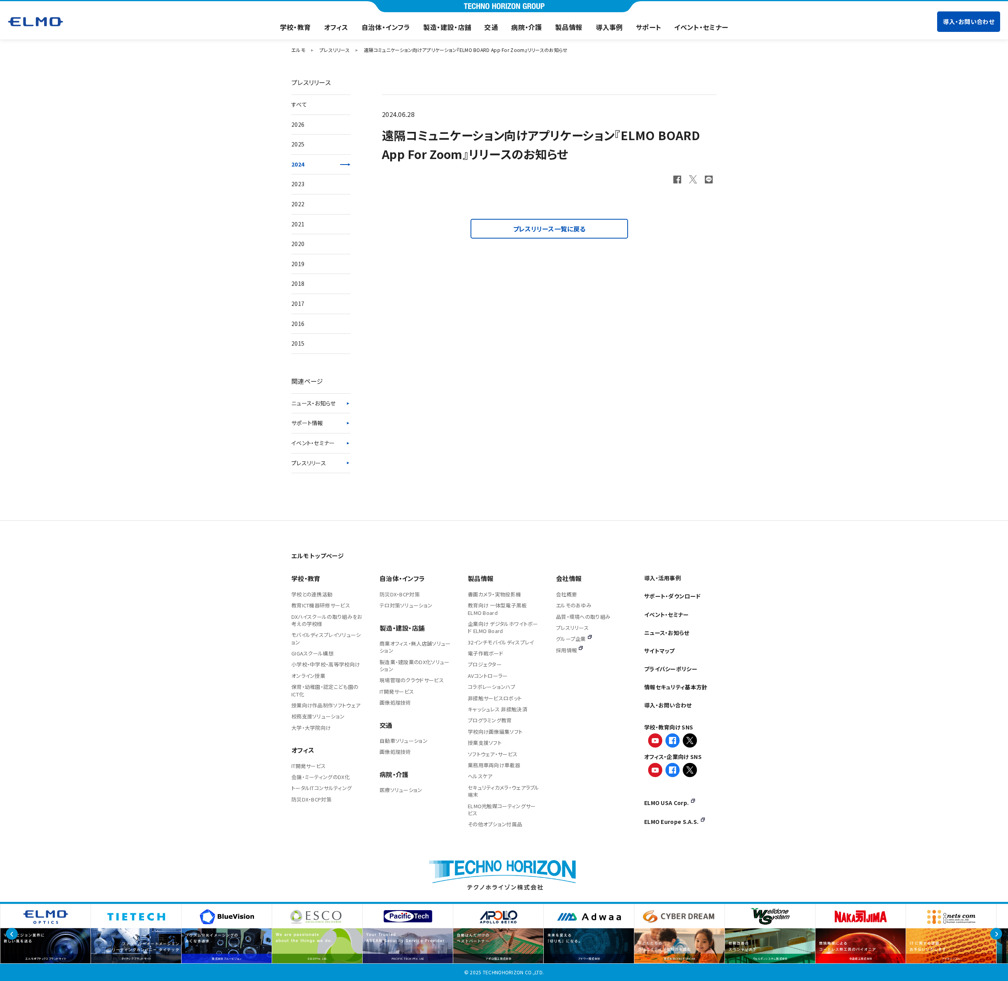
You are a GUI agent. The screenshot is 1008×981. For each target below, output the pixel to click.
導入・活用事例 (662, 578)
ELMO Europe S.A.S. (671, 822)
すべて (299, 104)
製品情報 (568, 27)
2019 (297, 264)
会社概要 (566, 594)
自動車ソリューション (404, 740)
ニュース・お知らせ (313, 403)
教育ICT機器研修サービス (320, 605)
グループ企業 (571, 638)
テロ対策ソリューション (406, 605)
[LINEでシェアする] (709, 179)
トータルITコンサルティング (321, 788)
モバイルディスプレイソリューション (326, 638)
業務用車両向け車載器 (494, 765)
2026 (297, 124)
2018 (297, 283)
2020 (297, 244)
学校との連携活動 (311, 594)
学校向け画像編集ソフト (495, 731)
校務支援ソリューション (318, 716)
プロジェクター (485, 664)
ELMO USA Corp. (666, 803)
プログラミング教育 (490, 720)
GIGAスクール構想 (312, 653)
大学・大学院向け (311, 727)
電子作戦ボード (485, 653)
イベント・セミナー (701, 27)
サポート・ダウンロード (672, 596)
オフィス (336, 27)
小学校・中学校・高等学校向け (325, 664)
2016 (297, 324)
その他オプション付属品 (495, 824)
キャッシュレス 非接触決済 (497, 709)
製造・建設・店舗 (447, 27)
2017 (297, 303)
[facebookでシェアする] (677, 179)
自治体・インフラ (385, 27)
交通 (491, 27)
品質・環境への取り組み (583, 616)
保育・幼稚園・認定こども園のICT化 (324, 690)
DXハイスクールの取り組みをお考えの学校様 (326, 620)
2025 (297, 144)
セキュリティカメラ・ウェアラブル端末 (503, 791)
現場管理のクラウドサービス (412, 680)
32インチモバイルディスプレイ (501, 642)
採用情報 (566, 650)
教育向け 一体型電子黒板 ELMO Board (497, 609)
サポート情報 (307, 423)
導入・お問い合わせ (968, 21)
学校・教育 (295, 27)
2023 (297, 184)
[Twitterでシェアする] (693, 179)
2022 (297, 204)
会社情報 (569, 578)
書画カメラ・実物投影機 (494, 594)
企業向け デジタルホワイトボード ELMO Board (503, 627)
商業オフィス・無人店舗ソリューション (415, 647)
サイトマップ (659, 651)
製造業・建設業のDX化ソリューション (415, 665)
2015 (297, 343)
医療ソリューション (401, 790)
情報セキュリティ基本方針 (676, 687)
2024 (297, 164)
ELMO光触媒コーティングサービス (502, 809)
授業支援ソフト (485, 742)
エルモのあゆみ (573, 605)
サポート (648, 27)
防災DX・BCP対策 (311, 799)
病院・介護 (526, 27)
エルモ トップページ (317, 556)
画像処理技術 (395, 702)
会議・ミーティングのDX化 (320, 777)
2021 (297, 224)
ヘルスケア (480, 776)
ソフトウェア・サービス (492, 754)
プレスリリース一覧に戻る (549, 228)
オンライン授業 (308, 675)
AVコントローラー (488, 675)
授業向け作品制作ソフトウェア (325, 705)
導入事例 (609, 27)
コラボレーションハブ (491, 686)
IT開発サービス (308, 766)
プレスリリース (308, 463)
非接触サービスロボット (495, 698)
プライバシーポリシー (670, 669)
